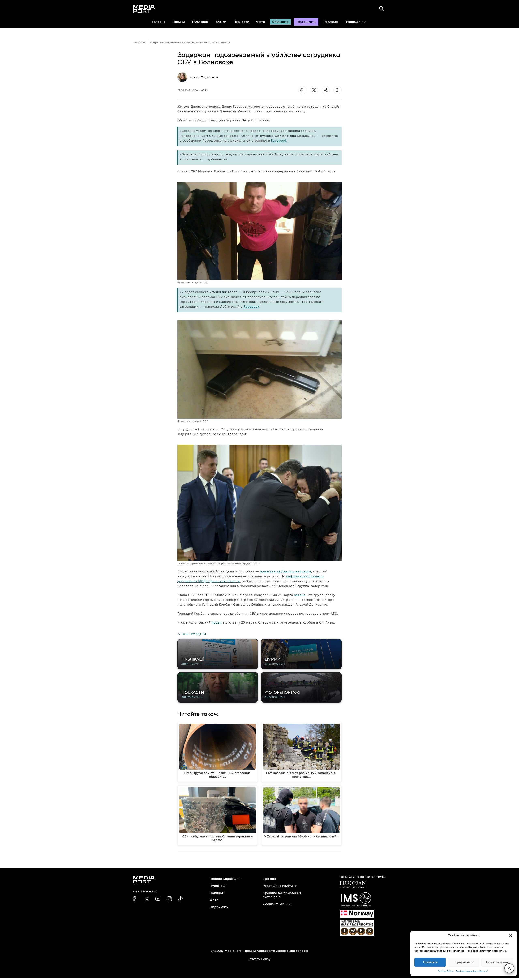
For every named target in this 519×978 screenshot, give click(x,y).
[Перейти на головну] (144, 9)
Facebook (279, 140)
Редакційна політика (280, 885)
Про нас (269, 878)
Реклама (331, 21)
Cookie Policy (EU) (277, 904)
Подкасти (241, 21)
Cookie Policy (446, 971)
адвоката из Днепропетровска (285, 571)
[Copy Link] (337, 90)
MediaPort (139, 42)
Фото (260, 21)
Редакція (353, 21)
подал (217, 622)
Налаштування (497, 962)
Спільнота (280, 21)
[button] (511, 936)
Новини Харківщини (226, 878)
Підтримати (306, 21)
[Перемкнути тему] (509, 968)
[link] (135, 899)
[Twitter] (314, 90)
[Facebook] (302, 90)
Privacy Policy (259, 959)
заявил (300, 595)
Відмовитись (463, 962)
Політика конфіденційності (472, 971)
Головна (158, 21)
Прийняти (430, 962)
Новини (179, 21)
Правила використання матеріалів (282, 895)
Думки (221, 21)
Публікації (200, 21)
